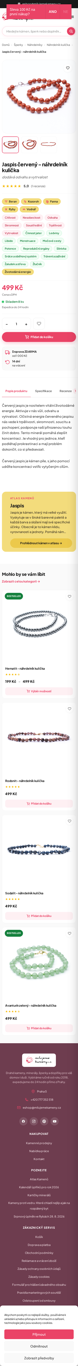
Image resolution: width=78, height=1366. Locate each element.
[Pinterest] (44, 1121)
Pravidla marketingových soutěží (39, 1292)
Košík (39, 1237)
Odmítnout (39, 1346)
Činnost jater (33, 233)
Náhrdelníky (34, 44)
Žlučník (37, 264)
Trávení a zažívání (54, 256)
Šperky (18, 44)
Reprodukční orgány (36, 248)
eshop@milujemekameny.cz (41, 4)
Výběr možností (41, 691)
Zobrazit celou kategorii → (21, 581)
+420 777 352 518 (42, 1099)
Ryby (10, 209)
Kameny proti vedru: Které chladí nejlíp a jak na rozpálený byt (39, 1205)
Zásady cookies (39, 1276)
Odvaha (52, 217)
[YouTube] (54, 1121)
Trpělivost (55, 225)
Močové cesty (52, 241)
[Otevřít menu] (72, 17)
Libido (9, 241)
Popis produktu (16, 391)
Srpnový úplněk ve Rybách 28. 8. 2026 (39, 1216)
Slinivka (61, 248)
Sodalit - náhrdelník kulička (24, 893)
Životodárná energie (18, 272)
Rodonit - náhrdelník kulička (24, 781)
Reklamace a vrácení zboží (39, 1260)
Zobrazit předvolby (39, 1358)
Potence (10, 248)
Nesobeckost (31, 217)
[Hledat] (71, 31)
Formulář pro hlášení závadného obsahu (39, 1284)
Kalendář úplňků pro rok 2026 (39, 1187)
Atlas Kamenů (39, 1179)
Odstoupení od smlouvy (39, 1300)
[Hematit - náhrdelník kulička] (39, 626)
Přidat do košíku (42, 337)
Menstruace (28, 241)
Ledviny (54, 233)
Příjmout (39, 1334)
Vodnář (29, 209)
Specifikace (43, 391)
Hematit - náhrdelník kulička (25, 668)
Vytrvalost (11, 233)
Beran (11, 201)
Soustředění (34, 225)
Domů (6, 44)
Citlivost (10, 217)
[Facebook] (23, 1121)
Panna (52, 201)
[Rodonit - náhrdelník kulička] (39, 739)
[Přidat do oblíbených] (68, 68)
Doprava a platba (39, 1245)
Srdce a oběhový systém (20, 256)
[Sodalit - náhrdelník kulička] (39, 851)
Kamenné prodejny (39, 1143)
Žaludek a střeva (15, 264)
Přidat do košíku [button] (41, 803)
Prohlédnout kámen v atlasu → (41, 543)
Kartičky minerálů (39, 1195)
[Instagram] (34, 1121)
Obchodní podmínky (39, 1253)
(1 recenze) (38, 186)
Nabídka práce (39, 1151)
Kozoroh (31, 201)
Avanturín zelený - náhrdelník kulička (30, 1005)
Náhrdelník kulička (58, 44)
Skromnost (12, 225)
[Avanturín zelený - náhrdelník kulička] (39, 963)
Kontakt (39, 1159)
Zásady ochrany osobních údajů (39, 1268)
